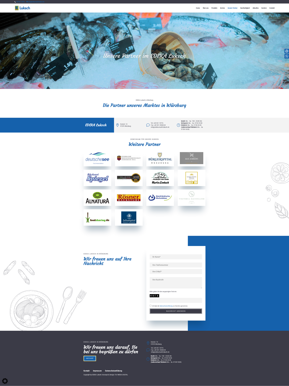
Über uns (206, 8)
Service (222, 8)
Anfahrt (90, 358)
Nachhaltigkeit (245, 8)
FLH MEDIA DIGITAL (121, 375)
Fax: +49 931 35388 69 (158, 125)
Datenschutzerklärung (166, 306)
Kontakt (272, 8)
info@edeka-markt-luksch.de (160, 127)
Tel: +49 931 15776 (157, 123)
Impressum (97, 371)
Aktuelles (256, 8)
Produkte (214, 8)
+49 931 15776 (20, 2)
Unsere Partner (233, 8)
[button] (5, 381)
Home (198, 8)
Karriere (264, 8)
